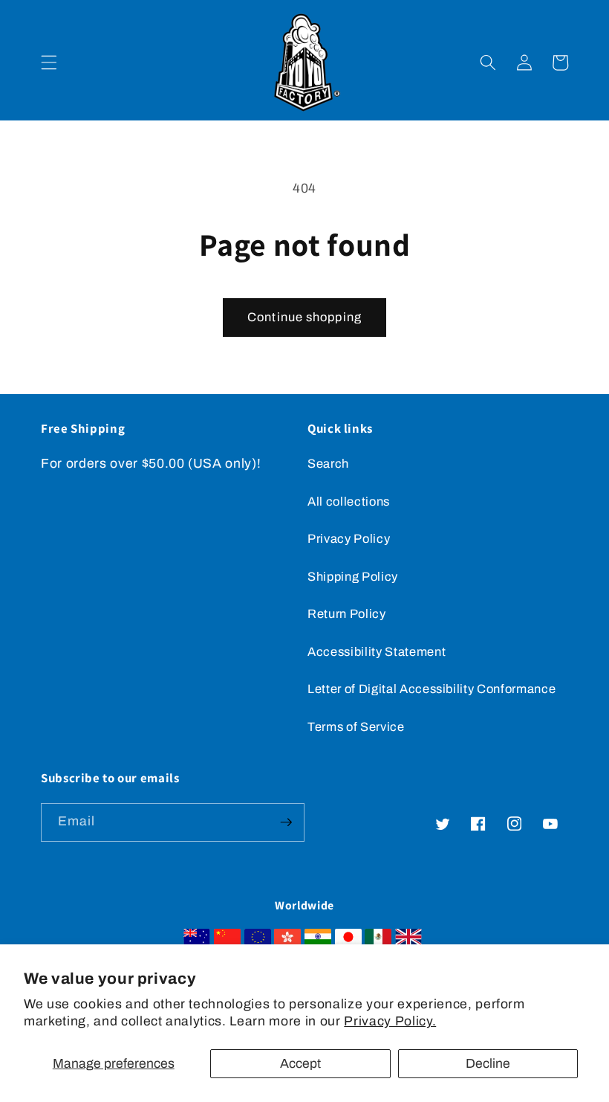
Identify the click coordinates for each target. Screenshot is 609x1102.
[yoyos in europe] (257, 941)
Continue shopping (304, 317)
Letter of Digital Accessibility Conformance (431, 689)
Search (328, 463)
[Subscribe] (286, 822)
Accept (300, 1064)
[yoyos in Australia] (196, 941)
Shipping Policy (352, 576)
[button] (49, 62)
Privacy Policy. (390, 1021)
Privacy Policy (348, 538)
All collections (348, 501)
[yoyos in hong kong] (287, 941)
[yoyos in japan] (348, 941)
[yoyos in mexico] (378, 941)
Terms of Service (356, 727)
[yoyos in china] (227, 941)
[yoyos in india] (317, 941)
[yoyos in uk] (408, 941)
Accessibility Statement (376, 651)
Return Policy (346, 614)
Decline (488, 1064)
